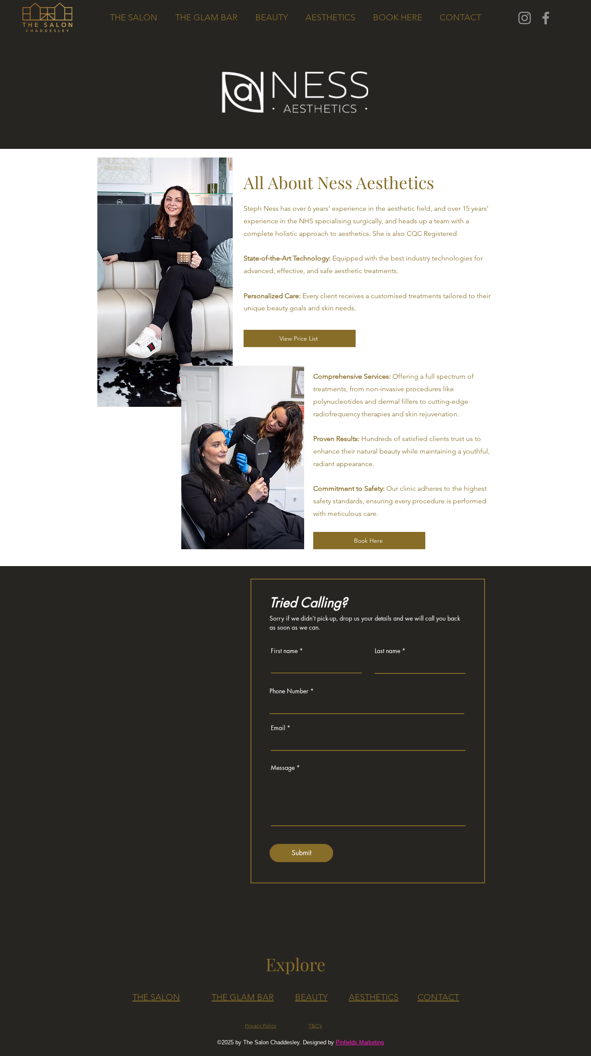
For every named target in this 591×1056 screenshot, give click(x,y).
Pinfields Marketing (360, 1042)
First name (284, 651)
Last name (387, 651)
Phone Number (289, 691)
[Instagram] (524, 18)
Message (283, 768)
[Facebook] (545, 18)
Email (278, 728)
